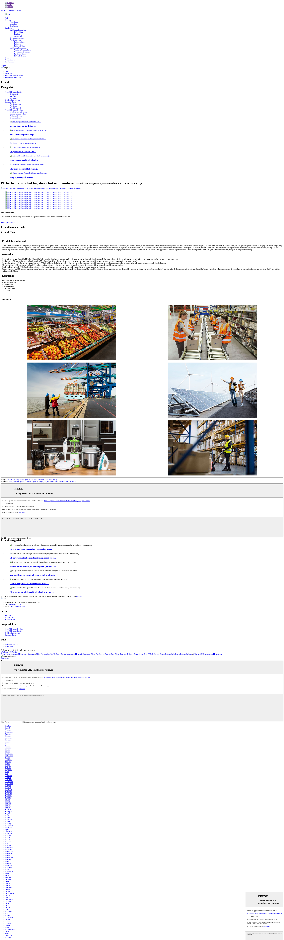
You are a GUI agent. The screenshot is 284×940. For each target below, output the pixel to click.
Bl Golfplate (18, 32)
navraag (79, 596)
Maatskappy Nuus (11, 644)
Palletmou (17, 44)
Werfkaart (4, 652)
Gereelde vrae (10, 60)
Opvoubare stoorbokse (22, 52)
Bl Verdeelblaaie (20, 56)
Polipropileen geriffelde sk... (22, 177)
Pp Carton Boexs (20, 54)
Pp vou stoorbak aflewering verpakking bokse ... (32, 549)
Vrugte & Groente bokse (22, 50)
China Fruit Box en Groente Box (102, 654)
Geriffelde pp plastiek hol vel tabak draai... (29, 583)
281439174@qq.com (17, 606)
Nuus (7, 58)
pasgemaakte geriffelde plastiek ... (25, 160)
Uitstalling (13, 24)
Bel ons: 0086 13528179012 (11, 10)
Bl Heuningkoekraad (17, 38)
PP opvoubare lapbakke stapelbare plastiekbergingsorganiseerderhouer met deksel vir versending (42, 481)
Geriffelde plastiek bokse (18, 48)
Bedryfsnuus (9, 646)
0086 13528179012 (15, 604)
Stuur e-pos (5, 658)
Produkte (8, 28)
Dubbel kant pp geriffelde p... (23, 126)
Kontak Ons (9, 62)
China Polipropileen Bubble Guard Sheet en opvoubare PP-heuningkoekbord (63, 654)
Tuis (6, 18)
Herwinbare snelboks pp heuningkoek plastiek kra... (33, 566)
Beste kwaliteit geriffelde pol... (23, 134)
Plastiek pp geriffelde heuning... (24, 169)
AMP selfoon (13, 652)
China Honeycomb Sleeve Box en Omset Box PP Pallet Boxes (137, 654)
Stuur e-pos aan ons (8, 222)
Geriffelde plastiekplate (18, 30)
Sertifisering (14, 26)
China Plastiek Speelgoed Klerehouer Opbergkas (18, 654)
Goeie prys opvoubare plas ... (23, 143)
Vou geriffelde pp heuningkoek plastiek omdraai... (32, 575)
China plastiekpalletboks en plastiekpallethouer (176, 654)
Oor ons (8, 20)
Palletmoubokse (15, 40)
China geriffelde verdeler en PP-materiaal (207, 654)
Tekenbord (18, 36)
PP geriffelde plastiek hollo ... (23, 151)
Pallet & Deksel (19, 46)
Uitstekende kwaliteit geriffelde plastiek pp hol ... (32, 592)
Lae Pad (17, 34)
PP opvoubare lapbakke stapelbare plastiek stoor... (33, 558)
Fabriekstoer (14, 22)
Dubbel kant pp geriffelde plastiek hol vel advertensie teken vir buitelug (32, 479)
